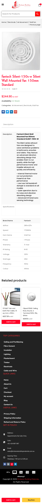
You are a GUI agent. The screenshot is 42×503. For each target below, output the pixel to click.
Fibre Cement (9, 346)
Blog (6, 400)
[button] (39, 5)
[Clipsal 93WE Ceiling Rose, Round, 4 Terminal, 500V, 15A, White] (31, 297)
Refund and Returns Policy (15, 422)
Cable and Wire (10, 370)
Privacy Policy (9, 414)
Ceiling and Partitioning (13, 342)
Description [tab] (8, 124)
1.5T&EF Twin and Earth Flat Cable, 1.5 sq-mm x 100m (10, 310)
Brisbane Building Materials (28, 479)
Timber (7, 362)
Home (4, 22)
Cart (5, 388)
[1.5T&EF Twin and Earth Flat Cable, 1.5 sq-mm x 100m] (11, 297)
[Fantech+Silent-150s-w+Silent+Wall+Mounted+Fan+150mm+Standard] (7, 111)
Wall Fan (33, 22)
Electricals (12, 22)
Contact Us (8, 404)
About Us (7, 384)
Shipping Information (12, 418)
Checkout (7, 392)
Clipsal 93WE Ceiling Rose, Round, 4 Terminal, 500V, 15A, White (30, 312)
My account (8, 396)
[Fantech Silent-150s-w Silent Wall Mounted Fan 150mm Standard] (3, 111)
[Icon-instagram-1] (11, 464)
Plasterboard (9, 358)
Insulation (8, 350)
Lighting (7, 354)
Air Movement (22, 22)
